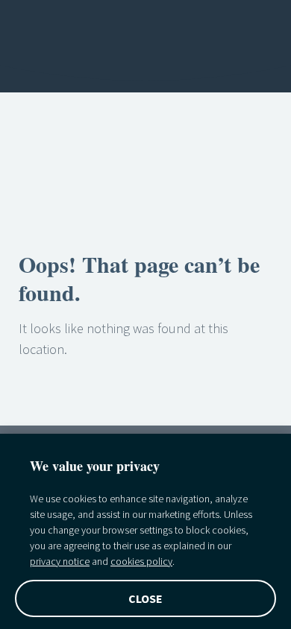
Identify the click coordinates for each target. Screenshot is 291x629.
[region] (145, 531)
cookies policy (141, 561)
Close (145, 598)
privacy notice (60, 561)
